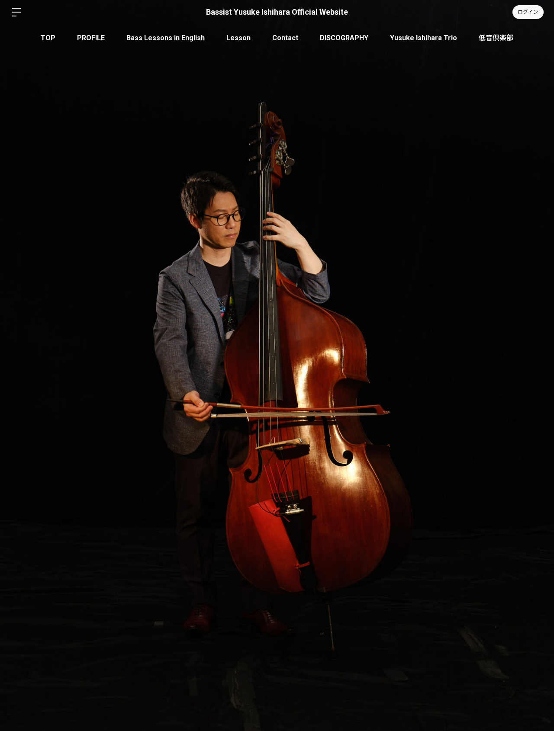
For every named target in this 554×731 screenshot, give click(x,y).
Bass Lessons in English (165, 38)
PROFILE (91, 38)
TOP (48, 38)
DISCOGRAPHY (344, 38)
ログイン (528, 12)
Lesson (238, 38)
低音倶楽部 (496, 38)
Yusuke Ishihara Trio (423, 38)
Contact (285, 38)
